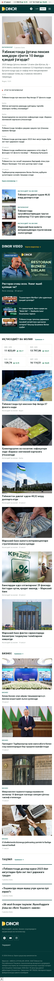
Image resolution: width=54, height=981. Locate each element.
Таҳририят (6, 945)
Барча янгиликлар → (9, 181)
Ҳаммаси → (39, 339)
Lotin (37, 9)
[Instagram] (16, 938)
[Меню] (49, 8)
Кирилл (43, 9)
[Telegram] (31, 9)
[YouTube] (10, 938)
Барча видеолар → (33, 247)
